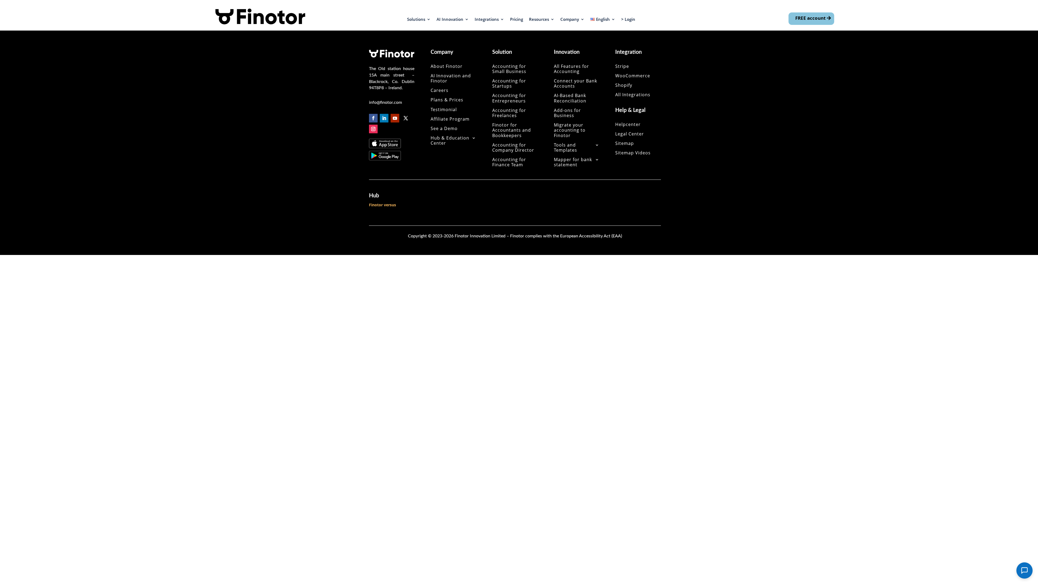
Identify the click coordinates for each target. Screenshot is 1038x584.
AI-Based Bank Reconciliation (570, 98)
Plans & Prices (447, 100)
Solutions (416, 19)
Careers (439, 90)
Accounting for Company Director (513, 147)
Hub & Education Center (450, 140)
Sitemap (624, 143)
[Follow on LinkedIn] (384, 118)
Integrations (487, 19)
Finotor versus (382, 204)
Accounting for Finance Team (509, 162)
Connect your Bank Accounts (575, 83)
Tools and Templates (565, 147)
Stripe (622, 66)
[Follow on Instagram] (373, 129)
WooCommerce (632, 76)
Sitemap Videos (633, 153)
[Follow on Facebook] (373, 118)
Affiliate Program (450, 119)
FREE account (810, 18)
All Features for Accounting (571, 69)
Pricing (516, 19)
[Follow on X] (405, 118)
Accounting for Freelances (509, 113)
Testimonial (444, 109)
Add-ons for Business (567, 113)
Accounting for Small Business (509, 69)
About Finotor (447, 66)
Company (569, 19)
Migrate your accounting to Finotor (569, 130)
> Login (628, 19)
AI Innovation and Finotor (451, 78)
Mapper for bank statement (573, 162)
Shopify (623, 85)
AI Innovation (450, 19)
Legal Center (629, 134)
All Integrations (632, 95)
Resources (539, 19)
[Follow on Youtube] (395, 118)
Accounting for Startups (509, 83)
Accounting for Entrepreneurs (509, 98)
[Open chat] (1024, 570)
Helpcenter (628, 124)
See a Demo (444, 128)
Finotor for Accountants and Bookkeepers (511, 130)
